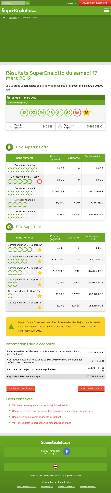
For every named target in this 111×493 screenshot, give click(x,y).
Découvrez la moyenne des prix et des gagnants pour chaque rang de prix (52, 411)
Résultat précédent (21, 388)
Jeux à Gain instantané (94, 2)
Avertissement (47, 487)
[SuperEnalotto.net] (20, 10)
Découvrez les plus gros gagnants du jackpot (36, 417)
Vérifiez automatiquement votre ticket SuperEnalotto (40, 405)
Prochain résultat (90, 388)
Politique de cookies (88, 487)
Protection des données (26, 487)
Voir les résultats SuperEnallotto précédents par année (41, 423)
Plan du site (64, 482)
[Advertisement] (55, 41)
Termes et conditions (66, 487)
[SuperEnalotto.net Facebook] (66, 454)
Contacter (47, 482)
